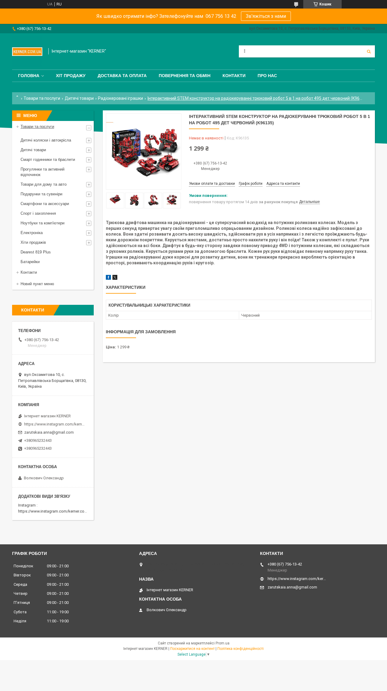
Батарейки (30, 261)
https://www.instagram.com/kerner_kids (54, 424)
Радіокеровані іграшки (120, 98)
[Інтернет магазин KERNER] (27, 51)
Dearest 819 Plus (36, 252)
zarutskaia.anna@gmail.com (49, 432)
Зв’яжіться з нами (266, 16)
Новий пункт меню (37, 284)
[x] (114, 278)
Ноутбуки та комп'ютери (42, 223)
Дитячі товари (79, 98)
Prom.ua (222, 643)
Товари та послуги (42, 98)
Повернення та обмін (184, 75)
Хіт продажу (71, 75)
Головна (28, 75)
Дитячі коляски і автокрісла (46, 140)
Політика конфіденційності (240, 649)
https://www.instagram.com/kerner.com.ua (55, 511)
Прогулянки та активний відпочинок (42, 172)
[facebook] (108, 278)
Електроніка (32, 232)
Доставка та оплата (122, 75)
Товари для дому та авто (44, 184)
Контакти (234, 75)
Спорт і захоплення (38, 213)
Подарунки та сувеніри (41, 194)
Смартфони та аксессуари (45, 203)
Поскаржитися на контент (192, 649)
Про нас (267, 75)
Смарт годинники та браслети (48, 159)
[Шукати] (369, 51)
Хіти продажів (33, 242)
